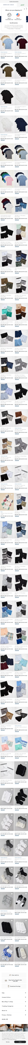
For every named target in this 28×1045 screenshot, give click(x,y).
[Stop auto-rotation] (26, 20)
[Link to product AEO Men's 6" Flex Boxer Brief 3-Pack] (21, 205)
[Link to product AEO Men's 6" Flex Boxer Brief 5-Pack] (21, 502)
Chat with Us (15, 975)
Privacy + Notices (7, 1015)
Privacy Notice (7, 1038)
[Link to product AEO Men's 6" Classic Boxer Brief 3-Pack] (21, 446)
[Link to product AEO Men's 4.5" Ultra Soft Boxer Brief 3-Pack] (21, 418)
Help (3, 993)
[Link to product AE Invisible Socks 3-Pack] (7, 927)
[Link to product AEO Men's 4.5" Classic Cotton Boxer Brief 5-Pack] (7, 258)
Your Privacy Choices (12, 1039)
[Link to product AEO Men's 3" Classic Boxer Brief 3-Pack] (7, 338)
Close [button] (20, 1042)
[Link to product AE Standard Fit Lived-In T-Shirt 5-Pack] (21, 70)
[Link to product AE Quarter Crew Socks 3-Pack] (7, 847)
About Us (4, 1010)
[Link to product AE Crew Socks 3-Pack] (21, 797)
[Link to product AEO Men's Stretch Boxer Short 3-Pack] (7, 391)
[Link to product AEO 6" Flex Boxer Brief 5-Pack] (21, 258)
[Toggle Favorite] (12, 35)
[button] (9, 16)
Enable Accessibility (14, 1)
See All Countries (14, 22)
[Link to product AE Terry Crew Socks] (21, 875)
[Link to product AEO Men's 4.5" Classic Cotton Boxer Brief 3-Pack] (7, 232)
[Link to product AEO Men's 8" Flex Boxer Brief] (21, 583)
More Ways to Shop (7, 1001)
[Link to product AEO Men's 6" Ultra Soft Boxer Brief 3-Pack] (21, 391)
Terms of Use (18, 28)
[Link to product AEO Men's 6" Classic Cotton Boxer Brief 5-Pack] (7, 312)
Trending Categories (7, 1006)
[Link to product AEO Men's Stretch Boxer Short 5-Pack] (21, 689)
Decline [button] (8, 1042)
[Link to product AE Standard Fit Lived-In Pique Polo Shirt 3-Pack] (7, 205)
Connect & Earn (6, 997)
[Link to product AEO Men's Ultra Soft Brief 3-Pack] (21, 716)
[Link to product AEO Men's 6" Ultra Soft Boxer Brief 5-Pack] (7, 446)
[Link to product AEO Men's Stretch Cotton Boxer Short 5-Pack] (21, 232)
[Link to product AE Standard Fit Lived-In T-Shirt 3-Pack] (7, 42)
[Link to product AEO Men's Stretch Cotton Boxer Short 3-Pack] (21, 338)
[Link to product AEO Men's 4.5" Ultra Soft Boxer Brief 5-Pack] (21, 285)
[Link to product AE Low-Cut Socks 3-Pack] (21, 770)
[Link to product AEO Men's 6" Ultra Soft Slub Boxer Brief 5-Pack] (21, 636)
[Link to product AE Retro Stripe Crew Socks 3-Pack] (7, 502)
